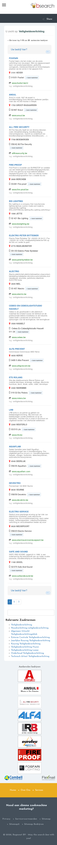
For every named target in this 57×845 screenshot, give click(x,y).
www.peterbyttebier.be (22, 259)
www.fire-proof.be (20, 189)
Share (49, 19)
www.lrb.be (17, 434)
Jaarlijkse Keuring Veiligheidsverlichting (30, 640)
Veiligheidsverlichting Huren (25, 647)
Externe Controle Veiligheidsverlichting (30, 637)
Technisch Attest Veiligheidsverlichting (30, 656)
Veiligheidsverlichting (21, 625)
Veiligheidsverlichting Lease (24, 650)
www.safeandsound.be (22, 575)
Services (39, 790)
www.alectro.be (19, 293)
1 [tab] (9, 602)
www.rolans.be (19, 398)
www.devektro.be (20, 499)
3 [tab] (18, 602)
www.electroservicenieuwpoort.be (27, 539)
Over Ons (25, 790)
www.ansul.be (18, 115)
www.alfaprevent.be (21, 365)
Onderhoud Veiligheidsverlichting (27, 653)
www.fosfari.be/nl (20, 82)
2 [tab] (14, 602)
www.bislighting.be (20, 223)
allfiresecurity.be (19, 153)
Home (13, 790)
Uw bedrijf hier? (19, 49)
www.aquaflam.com (21, 471)
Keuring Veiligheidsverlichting (25, 644)
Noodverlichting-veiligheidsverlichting (29, 628)
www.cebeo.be (19, 337)
